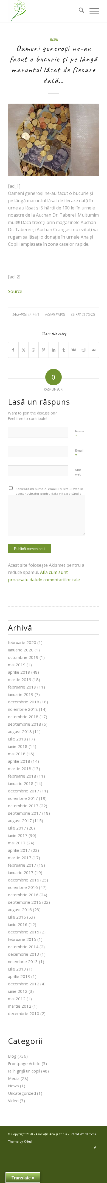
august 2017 (20, 820)
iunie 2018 (17, 746)
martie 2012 (19, 1006)
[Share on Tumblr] (64, 350)
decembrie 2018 (23, 701)
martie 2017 (19, 857)
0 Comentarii (55, 314)
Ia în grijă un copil (24, 1071)
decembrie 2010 (23, 1013)
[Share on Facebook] (13, 350)
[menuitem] (78, 11)
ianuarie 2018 (20, 783)
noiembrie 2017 (23, 798)
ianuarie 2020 (20, 650)
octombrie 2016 (23, 894)
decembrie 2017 (23, 791)
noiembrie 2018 (23, 709)
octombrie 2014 (23, 946)
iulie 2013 (17, 969)
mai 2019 (17, 664)
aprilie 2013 (19, 976)
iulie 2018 (17, 739)
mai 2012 (17, 998)
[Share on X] (24, 350)
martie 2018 (19, 768)
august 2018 (20, 731)
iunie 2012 (17, 991)
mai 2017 (17, 842)
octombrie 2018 (23, 716)
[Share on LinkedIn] (54, 350)
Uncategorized (22, 1093)
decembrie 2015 (23, 932)
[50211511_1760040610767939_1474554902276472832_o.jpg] (53, 140)
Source (15, 291)
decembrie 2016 (23, 880)
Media (13, 1078)
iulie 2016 (17, 917)
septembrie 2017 (24, 813)
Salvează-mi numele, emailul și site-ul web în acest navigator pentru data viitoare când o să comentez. (49, 493)
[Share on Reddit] (84, 350)
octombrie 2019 (23, 657)
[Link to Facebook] (95, 1148)
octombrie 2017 (23, 805)
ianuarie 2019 (20, 694)
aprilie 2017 (19, 850)
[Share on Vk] (74, 350)
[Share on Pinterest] (44, 350)
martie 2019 (19, 679)
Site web (78, 472)
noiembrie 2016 (23, 887)
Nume (79, 433)
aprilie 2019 (19, 672)
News (13, 1085)
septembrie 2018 (24, 724)
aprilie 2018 (19, 761)
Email (79, 453)
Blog (54, 39)
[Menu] (91, 11)
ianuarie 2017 (20, 872)
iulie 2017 (17, 828)
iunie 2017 (17, 835)
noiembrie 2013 (23, 961)
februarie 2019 (22, 687)
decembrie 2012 (23, 983)
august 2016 (20, 909)
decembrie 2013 (23, 954)
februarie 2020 (22, 642)
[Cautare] (78, 11)
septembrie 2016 (24, 902)
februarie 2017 (22, 865)
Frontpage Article (24, 1063)
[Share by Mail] (94, 350)
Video (13, 1100)
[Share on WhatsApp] (33, 350)
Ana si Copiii (85, 314)
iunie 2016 (17, 924)
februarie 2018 (22, 776)
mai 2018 (17, 753)
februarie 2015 (22, 939)
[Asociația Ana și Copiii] (44, 11)
